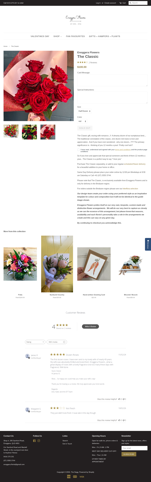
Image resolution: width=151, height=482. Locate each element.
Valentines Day (40, 36)
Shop (57, 36)
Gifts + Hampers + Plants (104, 36)
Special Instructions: (85, 90)
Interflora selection (130, 189)
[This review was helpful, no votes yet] (119, 399)
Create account (110, 3)
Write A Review (90, 326)
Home (5, 46)
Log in (98, 3)
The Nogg (74, 472)
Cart (124, 3)
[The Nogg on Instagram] (38, 441)
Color (79, 117)
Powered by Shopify (86, 472)
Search (65, 441)
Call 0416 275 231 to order (14, 3)
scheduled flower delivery (134, 164)
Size (79, 107)
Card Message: (83, 73)
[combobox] (35, 342)
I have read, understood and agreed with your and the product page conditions (113, 150)
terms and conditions (123, 149)
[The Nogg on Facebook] (34, 441)
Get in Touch (67, 444)
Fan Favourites (75, 36)
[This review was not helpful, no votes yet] (123, 399)
